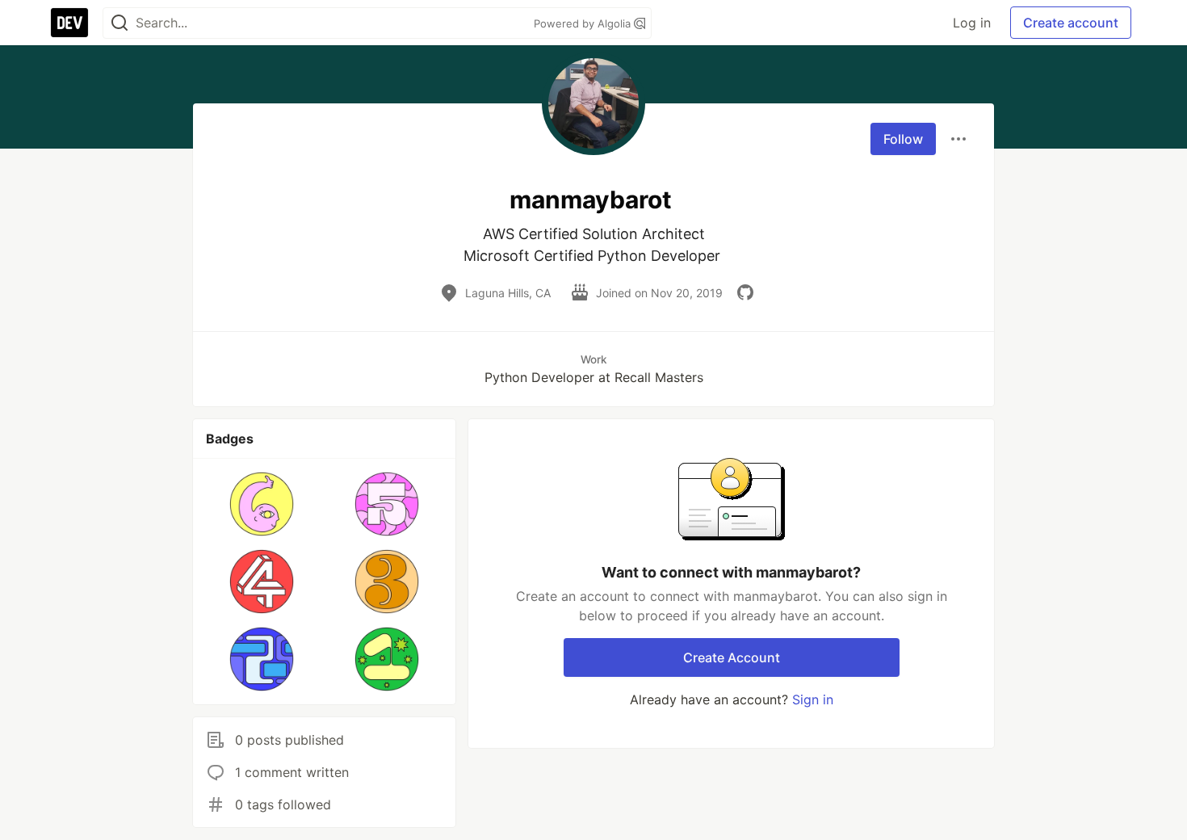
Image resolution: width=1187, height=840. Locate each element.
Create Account (731, 657)
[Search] (119, 23)
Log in (972, 23)
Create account (1070, 23)
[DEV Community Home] (69, 22)
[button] (262, 504)
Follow (903, 139)
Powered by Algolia (584, 23)
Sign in (812, 699)
